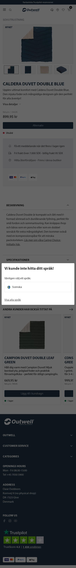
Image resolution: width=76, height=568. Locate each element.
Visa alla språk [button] (12, 299)
